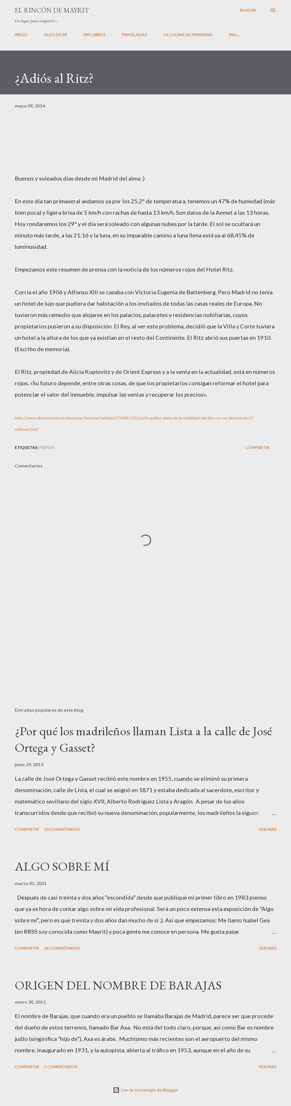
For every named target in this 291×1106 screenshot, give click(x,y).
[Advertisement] (145, 658)
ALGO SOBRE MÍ (62, 866)
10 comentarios (62, 829)
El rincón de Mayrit (52, 10)
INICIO (21, 34)
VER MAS (267, 829)
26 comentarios (62, 948)
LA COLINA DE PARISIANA (188, 34)
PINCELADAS (134, 34)
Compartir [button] (257, 447)
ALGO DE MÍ (55, 34)
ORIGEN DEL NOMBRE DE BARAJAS (118, 985)
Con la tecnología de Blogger (149, 1090)
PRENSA (47, 447)
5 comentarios (60, 1066)
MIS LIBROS (94, 34)
